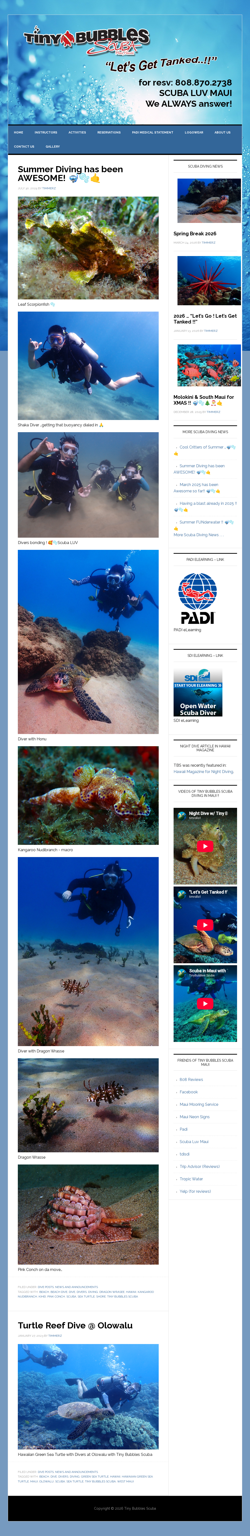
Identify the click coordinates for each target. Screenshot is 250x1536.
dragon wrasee (112, 1292)
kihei (42, 1296)
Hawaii (131, 1292)
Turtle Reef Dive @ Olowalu (75, 1325)
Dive (72, 1292)
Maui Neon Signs (195, 1117)
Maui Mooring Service (199, 1104)
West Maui (125, 1481)
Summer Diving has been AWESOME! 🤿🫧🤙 (70, 173)
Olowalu (46, 1481)
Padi (184, 1129)
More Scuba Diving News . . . (199, 535)
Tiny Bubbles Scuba (122, 1296)
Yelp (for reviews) (195, 1191)
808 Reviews (191, 1079)
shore (101, 1296)
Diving (93, 1292)
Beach (44, 1292)
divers (82, 1292)
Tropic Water (191, 1179)
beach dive (59, 1292)
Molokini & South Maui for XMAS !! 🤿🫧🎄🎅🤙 (204, 400)
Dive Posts (46, 1287)
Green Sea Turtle (95, 1476)
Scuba (71, 1296)
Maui (34, 1481)
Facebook (189, 1092)
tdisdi (184, 1154)
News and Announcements (76, 1287)
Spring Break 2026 (195, 234)
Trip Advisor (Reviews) (200, 1166)
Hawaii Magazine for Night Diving (203, 771)
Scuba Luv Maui (194, 1141)
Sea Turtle (86, 1296)
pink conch (56, 1296)
